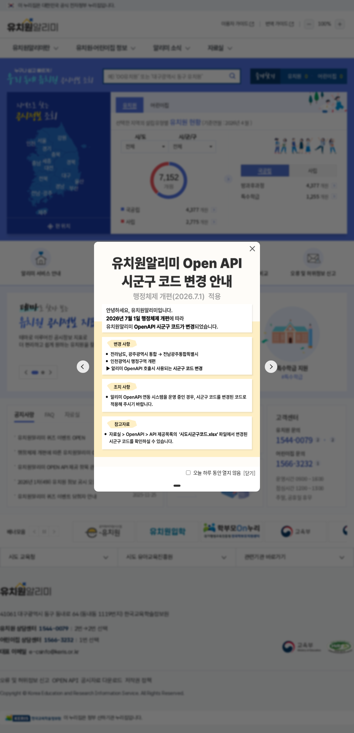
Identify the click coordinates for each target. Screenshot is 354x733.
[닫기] (252, 248)
